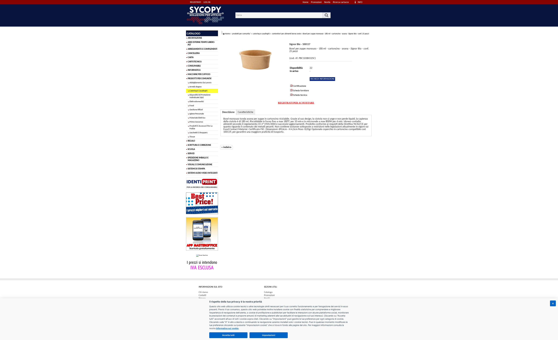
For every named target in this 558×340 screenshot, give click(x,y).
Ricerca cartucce (341, 2)
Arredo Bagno (195, 87)
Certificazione (299, 86)
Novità (327, 2)
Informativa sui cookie (227, 328)
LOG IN (207, 2)
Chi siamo (203, 292)
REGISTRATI (195, 2)
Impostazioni (268, 335)
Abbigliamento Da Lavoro (200, 83)
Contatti (202, 295)
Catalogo (268, 292)
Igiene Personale (196, 114)
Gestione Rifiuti (196, 110)
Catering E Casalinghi (198, 91)
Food (191, 106)
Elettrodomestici (196, 102)
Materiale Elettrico (197, 118)
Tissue (192, 137)
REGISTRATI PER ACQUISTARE (296, 103)
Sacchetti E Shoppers (198, 133)
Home (305, 2)
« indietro (226, 147)
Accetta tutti (228, 335)
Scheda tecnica (300, 95)
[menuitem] (342, 2)
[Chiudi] (553, 303)
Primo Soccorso (196, 122)
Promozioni (316, 2)
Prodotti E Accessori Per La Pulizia (200, 127)
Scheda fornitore (301, 91)
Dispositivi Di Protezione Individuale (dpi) (199, 96)
